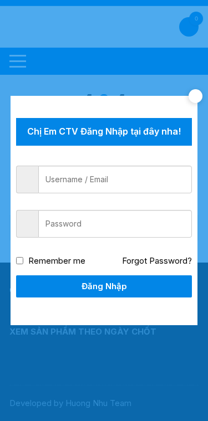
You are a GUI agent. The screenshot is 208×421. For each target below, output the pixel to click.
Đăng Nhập (104, 286)
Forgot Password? (157, 260)
